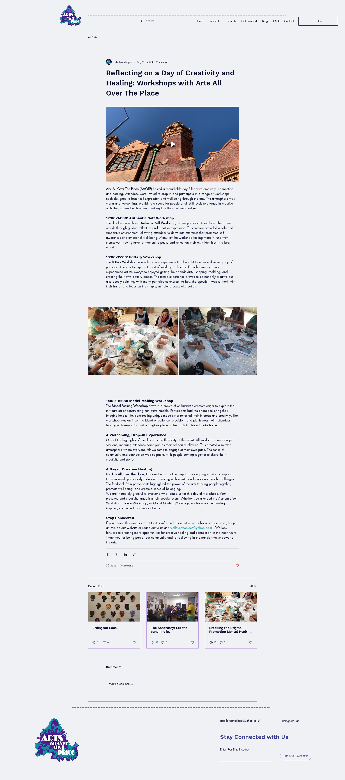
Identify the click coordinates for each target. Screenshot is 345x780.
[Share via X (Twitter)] (116, 554)
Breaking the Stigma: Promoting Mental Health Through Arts (229, 629)
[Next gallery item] (252, 341)
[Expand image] (133, 341)
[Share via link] (134, 554)
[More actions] (237, 62)
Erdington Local (105, 628)
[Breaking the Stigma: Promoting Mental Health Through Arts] (231, 607)
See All (253, 585)
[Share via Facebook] (107, 554)
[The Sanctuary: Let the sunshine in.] (173, 607)
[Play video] (172, 144)
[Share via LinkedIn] (125, 554)
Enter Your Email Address (235, 749)
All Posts (92, 37)
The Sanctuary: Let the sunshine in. (169, 629)
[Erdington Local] (114, 607)
